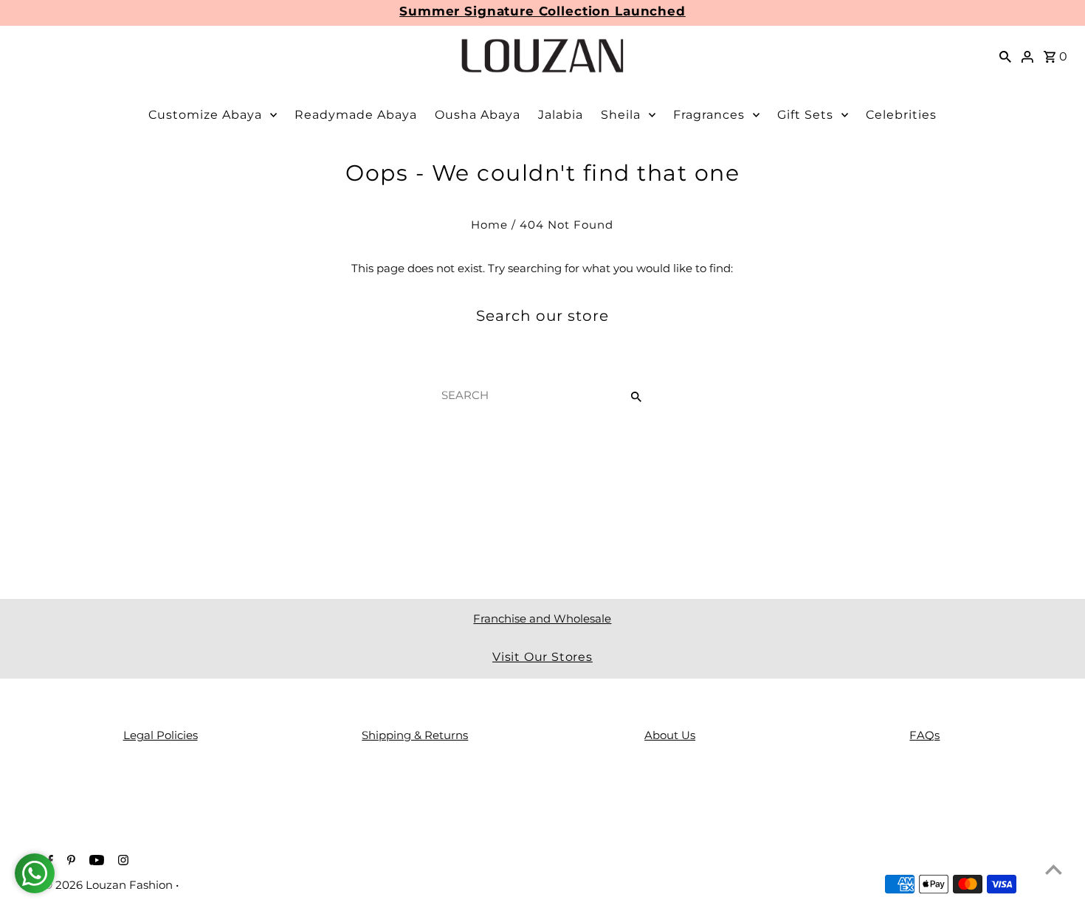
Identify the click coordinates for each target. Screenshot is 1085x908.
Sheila (621, 115)
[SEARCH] (1005, 56)
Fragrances (709, 115)
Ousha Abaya (477, 115)
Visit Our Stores (542, 657)
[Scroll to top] (1053, 869)
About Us (669, 735)
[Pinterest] (69, 861)
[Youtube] (95, 861)
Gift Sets (805, 115)
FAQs (924, 735)
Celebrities (901, 115)
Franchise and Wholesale (542, 618)
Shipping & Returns (415, 735)
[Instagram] (121, 861)
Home (489, 225)
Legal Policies (160, 735)
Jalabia (560, 115)
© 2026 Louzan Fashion (110, 885)
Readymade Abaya (355, 115)
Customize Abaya (205, 115)
